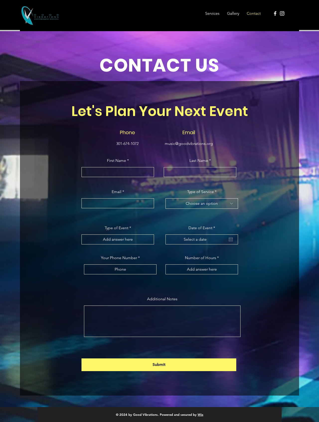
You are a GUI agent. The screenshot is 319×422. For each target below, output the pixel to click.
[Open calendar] (231, 239)
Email (116, 192)
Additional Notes (162, 299)
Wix (200, 415)
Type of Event (116, 228)
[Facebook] (275, 13)
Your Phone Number (119, 258)
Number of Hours (200, 258)
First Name (116, 161)
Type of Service (200, 192)
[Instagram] (282, 13)
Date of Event (202, 228)
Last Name (198, 161)
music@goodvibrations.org (189, 143)
